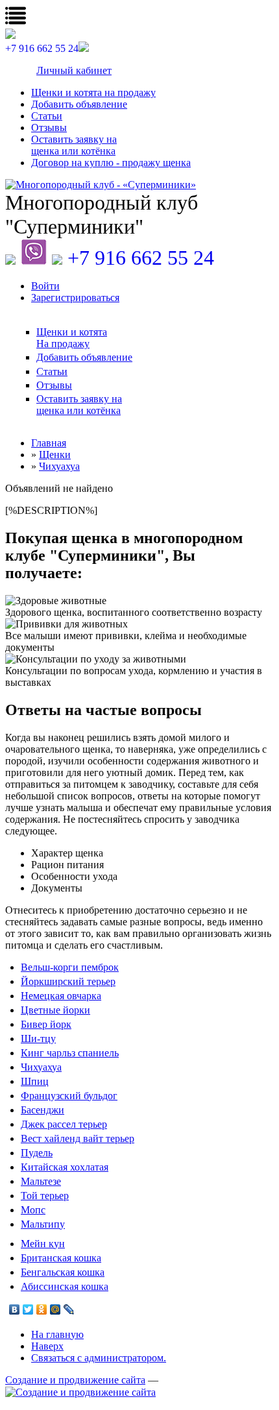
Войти (45, 285)
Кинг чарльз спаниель (70, 1052)
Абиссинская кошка (64, 1286)
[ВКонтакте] (14, 1309)
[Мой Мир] (55, 1309)
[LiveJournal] (69, 1309)
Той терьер (45, 1195)
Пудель (37, 1152)
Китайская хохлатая (64, 1167)
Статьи (46, 115)
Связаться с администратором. (98, 1357)
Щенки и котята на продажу (93, 92)
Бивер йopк (46, 1024)
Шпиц (35, 1081)
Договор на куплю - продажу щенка (111, 162)
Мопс (33, 1209)
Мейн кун (43, 1243)
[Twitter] (28, 1309)
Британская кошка (61, 1257)
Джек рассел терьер (64, 1124)
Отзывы (49, 127)
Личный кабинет (74, 70)
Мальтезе (41, 1181)
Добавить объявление (79, 104)
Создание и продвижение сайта (75, 1379)
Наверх (47, 1346)
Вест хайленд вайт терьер (77, 1138)
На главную (57, 1334)
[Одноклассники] (42, 1309)
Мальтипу (43, 1224)
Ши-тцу (38, 1038)
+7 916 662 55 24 (140, 257)
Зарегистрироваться (75, 297)
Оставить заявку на (74, 145)
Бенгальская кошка (62, 1272)
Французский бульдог (69, 1095)
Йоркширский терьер (68, 981)
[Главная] (139, 185)
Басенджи (42, 1109)
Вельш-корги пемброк (70, 967)
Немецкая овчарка (61, 995)
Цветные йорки (55, 1009)
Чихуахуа (41, 1067)
